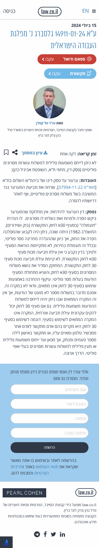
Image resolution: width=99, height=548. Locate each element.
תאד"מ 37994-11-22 (77, 187)
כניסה (9, 10)
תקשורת (77, 73)
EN (85, 10)
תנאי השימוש (47, 467)
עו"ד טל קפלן (45, 123)
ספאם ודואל (74, 59)
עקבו (49, 59)
